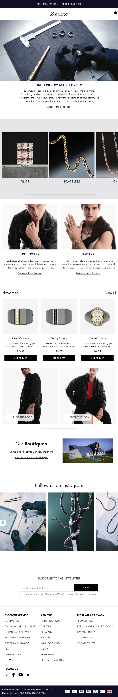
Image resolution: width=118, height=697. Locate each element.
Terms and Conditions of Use (61, 594)
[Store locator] (106, 13)
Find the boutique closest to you (31, 457)
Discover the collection (30, 273)
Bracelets (71, 182)
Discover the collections (59, 106)
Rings (25, 182)
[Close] (111, 4)
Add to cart (20, 358)
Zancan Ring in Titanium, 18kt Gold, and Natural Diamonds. (20, 345)
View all (110, 292)
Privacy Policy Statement (87, 594)
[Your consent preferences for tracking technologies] (3, 523)
